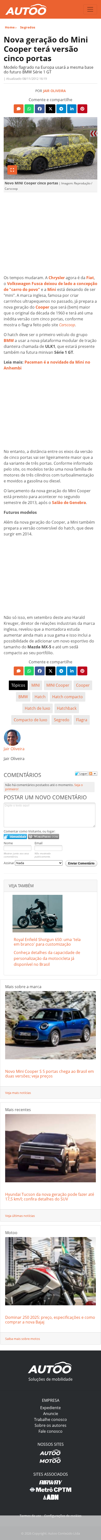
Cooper (42, 307)
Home (10, 27)
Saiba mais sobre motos (22, 1338)
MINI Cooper (57, 685)
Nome (8, 843)
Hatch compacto (67, 696)
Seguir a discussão (92, 773)
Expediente (50, 1407)
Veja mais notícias (18, 1092)
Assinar (9, 863)
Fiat (90, 277)
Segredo (61, 719)
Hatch (40, 696)
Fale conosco (50, 1431)
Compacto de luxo (30, 719)
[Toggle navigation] (90, 9)
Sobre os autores (50, 1425)
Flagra (81, 719)
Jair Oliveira (54, 90)
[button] (19, 108)
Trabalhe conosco (50, 1419)
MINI (35, 685)
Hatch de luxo (37, 708)
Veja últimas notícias (20, 1215)
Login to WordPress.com (43, 836)
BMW (9, 340)
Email (38, 843)
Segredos (27, 27)
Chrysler (57, 277)
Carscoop (67, 324)
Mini (51, 289)
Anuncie (50, 1413)
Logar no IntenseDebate (15, 836)
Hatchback (66, 708)
